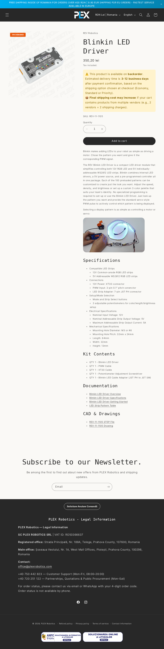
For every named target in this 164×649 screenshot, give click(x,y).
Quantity (87, 122)
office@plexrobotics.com (35, 566)
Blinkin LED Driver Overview (105, 394)
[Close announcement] (161, 4)
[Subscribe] (108, 487)
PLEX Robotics (48, 624)
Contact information (122, 624)
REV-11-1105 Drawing (101, 425)
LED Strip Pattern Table (102, 405)
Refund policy (66, 624)
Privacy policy (82, 624)
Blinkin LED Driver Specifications (107, 398)
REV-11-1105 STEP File (101, 422)
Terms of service (101, 624)
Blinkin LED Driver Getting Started (108, 401)
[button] (7, 15)
